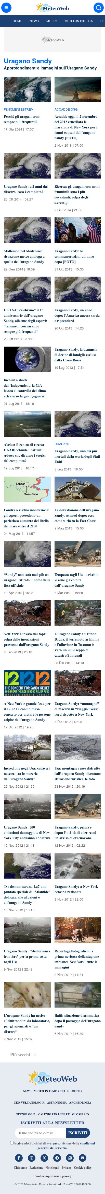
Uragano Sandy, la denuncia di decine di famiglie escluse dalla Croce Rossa (76, 355)
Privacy (66, 1167)
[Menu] (6, 8)
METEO (77, 1091)
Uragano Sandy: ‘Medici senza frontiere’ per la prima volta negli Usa (27, 956)
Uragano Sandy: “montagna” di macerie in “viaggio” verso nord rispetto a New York (77, 709)
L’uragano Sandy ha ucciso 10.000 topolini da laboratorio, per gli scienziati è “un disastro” (27, 1023)
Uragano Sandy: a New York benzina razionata (76, 889)
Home (17, 21)
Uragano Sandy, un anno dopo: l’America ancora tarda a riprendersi (77, 315)
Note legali (52, 1167)
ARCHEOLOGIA (80, 1103)
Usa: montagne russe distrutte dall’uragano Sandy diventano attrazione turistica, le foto (78, 773)
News (34, 21)
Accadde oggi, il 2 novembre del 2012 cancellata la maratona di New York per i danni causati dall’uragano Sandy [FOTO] (76, 127)
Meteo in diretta (79, 21)
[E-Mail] (82, 1158)
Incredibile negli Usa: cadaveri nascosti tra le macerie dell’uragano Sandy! (27, 773)
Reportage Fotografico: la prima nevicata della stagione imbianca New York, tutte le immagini (77, 959)
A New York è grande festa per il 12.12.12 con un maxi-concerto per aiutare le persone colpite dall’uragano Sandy (27, 711)
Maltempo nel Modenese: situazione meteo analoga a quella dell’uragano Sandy (24, 256)
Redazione (36, 1167)
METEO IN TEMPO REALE (51, 1091)
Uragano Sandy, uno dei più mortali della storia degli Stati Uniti (77, 456)
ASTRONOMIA (57, 1103)
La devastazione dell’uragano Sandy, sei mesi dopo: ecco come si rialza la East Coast (77, 515)
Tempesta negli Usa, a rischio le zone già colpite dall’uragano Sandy (76, 580)
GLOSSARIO (80, 1114)
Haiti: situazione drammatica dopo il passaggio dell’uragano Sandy (78, 1021)
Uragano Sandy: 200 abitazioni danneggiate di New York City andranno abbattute (27, 832)
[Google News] (70, 1158)
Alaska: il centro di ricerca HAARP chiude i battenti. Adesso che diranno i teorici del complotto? (25, 452)
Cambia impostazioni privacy (52, 1176)
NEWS (27, 1091)
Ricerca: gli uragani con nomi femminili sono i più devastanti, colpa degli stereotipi (77, 194)
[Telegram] (57, 1158)
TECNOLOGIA (26, 1114)
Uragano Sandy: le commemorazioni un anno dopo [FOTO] (74, 256)
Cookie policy (82, 1167)
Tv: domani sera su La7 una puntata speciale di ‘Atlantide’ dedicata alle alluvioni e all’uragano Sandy (27, 894)
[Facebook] (19, 1158)
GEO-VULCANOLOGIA (29, 1103)
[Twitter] (44, 1158)
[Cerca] (99, 8)
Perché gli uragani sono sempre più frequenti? (22, 119)
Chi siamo (20, 1167)
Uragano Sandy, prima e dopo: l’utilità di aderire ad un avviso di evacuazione (75, 832)
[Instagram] (31, 1158)
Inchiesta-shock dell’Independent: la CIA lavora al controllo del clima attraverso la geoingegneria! (25, 388)
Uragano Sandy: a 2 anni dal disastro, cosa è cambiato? (26, 189)
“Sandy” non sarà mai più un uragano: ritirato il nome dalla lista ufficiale (27, 580)
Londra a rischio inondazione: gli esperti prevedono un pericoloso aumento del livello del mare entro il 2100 (26, 518)
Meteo (51, 21)
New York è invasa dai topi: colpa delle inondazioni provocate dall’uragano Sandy (26, 639)
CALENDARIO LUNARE (54, 1114)
